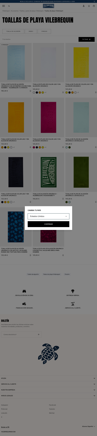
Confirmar (48, 224)
